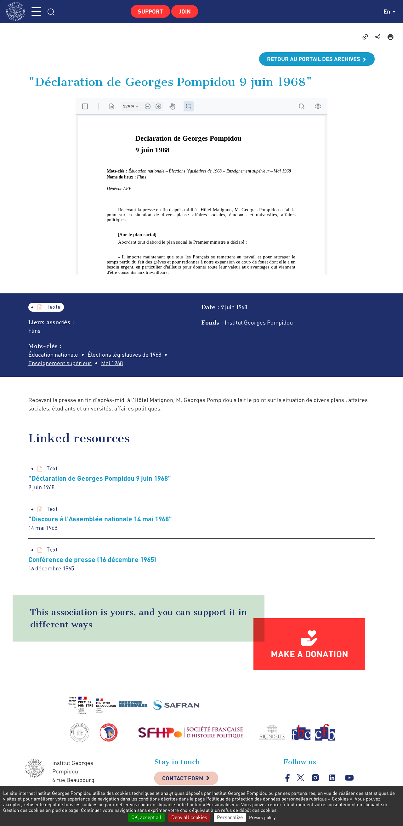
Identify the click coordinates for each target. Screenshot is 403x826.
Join (185, 11)
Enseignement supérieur (60, 362)
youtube (349, 778)
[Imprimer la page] (390, 36)
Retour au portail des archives (313, 58)
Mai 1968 (112, 362)
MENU (36, 11)
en (387, 11)
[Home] (17, 11)
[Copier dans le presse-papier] (365, 36)
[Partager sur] (378, 36)
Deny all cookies (189, 817)
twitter (300, 777)
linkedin (332, 778)
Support (150, 11)
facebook (287, 777)
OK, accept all (146, 817)
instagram (315, 778)
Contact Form (183, 778)
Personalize (230, 817)
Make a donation (309, 653)
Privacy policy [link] (262, 817)
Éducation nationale (53, 354)
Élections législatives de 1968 (124, 354)
